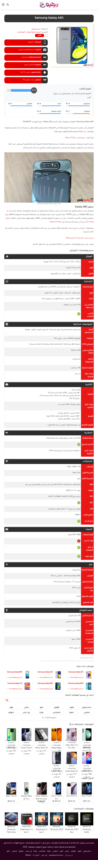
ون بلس (26, 713)
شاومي (87, 713)
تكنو (8, 851)
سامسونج (86, 708)
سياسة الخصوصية (56, 855)
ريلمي (26, 708)
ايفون (71, 708)
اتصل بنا (36, 855)
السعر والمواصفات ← (75, 677)
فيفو (72, 713)
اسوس (14, 851)
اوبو (41, 708)
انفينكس (56, 713)
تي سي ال (69, 855)
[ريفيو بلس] (49, 5)
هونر (11, 708)
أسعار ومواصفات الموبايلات (29, 32)
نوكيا (41, 713)
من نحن (44, 855)
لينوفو (11, 713)
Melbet (28, 855)
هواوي (56, 708)
